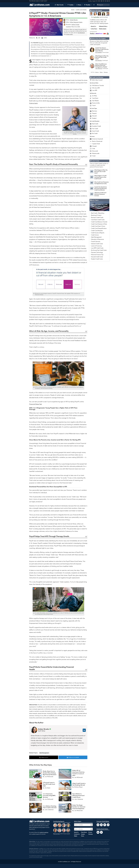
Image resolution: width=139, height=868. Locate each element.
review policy (69, 34)
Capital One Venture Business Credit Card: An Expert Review (102, 49)
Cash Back (95, 98)
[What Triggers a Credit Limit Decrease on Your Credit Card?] (92, 178)
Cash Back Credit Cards (97, 219)
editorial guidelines (44, 832)
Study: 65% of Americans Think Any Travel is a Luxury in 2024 (78, 772)
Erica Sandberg (98, 52)
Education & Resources (97, 239)
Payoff (40, 42)
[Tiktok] (109, 1)
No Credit (94, 133)
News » (101, 72)
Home (72, 9)
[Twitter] (98, 825)
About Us (93, 26)
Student (94, 118)
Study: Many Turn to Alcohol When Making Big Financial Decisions (49, 772)
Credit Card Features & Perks (99, 224)
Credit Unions (95, 235)
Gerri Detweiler (98, 60)
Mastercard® (95, 153)
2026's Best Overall (97, 80)
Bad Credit (95, 124)
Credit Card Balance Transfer (99, 222)
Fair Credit (95, 128)
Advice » (97, 72)
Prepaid (94, 113)
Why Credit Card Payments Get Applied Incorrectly (101, 182)
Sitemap (90, 834)
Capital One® (96, 144)
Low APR (94, 90)
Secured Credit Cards (97, 257)
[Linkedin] (107, 1)
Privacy (90, 832)
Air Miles (94, 96)
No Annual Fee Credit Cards (99, 250)
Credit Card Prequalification (99, 228)
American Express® (97, 139)
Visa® (93, 156)
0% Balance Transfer (98, 85)
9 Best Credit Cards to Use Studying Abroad (79, 784)
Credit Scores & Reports (97, 233)
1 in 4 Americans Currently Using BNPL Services (49, 795)
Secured (94, 116)
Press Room (84, 832)
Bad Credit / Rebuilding (97, 213)
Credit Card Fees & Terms (98, 226)
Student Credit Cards (97, 259)
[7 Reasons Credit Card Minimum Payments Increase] (92, 195)
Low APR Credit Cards (97, 248)
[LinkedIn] (98, 832)
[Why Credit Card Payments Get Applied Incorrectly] (92, 184)
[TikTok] (108, 825)
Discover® (95, 151)
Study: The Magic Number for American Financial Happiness (78, 806)
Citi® (93, 148)
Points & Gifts (96, 103)
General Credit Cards (97, 243)
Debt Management (44, 753)
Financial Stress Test (52, 53)
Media (75, 836)
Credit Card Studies (81, 9)
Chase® (94, 146)
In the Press (94, 28)
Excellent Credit (96, 126)
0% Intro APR (96, 88)
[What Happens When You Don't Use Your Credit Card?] (92, 173)
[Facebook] (103, 1)
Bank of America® (97, 141)
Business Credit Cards (97, 217)
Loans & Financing (96, 246)
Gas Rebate (95, 100)
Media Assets (102, 28)
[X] (105, 1)
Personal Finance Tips (97, 254)
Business (94, 111)
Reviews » (106, 72)
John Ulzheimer (98, 68)
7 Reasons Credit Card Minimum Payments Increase (100, 194)
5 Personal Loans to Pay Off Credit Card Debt (49, 784)
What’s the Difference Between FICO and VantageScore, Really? (101, 65)
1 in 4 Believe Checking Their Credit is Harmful (49, 806)
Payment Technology (97, 252)
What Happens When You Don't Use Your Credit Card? (102, 57)
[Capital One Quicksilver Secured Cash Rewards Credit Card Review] (92, 190)
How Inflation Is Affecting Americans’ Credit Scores (78, 795)
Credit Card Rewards (97, 230)
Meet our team (56, 833)
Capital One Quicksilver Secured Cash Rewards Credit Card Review (100, 188)
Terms (82, 836)
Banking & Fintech (96, 215)
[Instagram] (102, 1)
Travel (94, 105)
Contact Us (77, 834)
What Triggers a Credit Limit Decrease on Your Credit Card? (100, 177)
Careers (83, 834)
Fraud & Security (95, 241)
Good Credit (95, 131)
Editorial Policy (103, 26)
